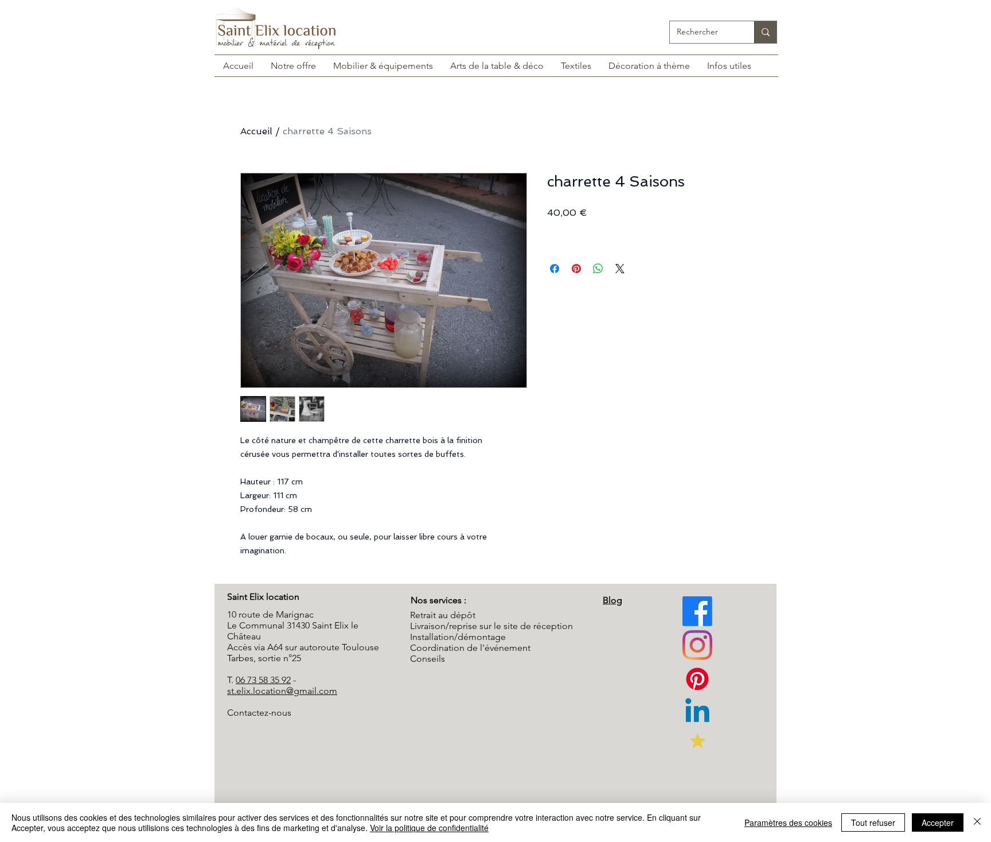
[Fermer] (977, 822)
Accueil (256, 131)
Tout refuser (873, 822)
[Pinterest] (697, 645)
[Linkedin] (697, 713)
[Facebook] (697, 611)
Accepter (938, 822)
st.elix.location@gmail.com (282, 690)
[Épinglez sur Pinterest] (576, 269)
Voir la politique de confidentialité (429, 827)
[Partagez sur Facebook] (554, 269)
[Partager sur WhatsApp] (598, 269)
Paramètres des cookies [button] (788, 822)
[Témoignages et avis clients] (697, 740)
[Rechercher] (765, 32)
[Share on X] (620, 269)
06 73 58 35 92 (263, 679)
